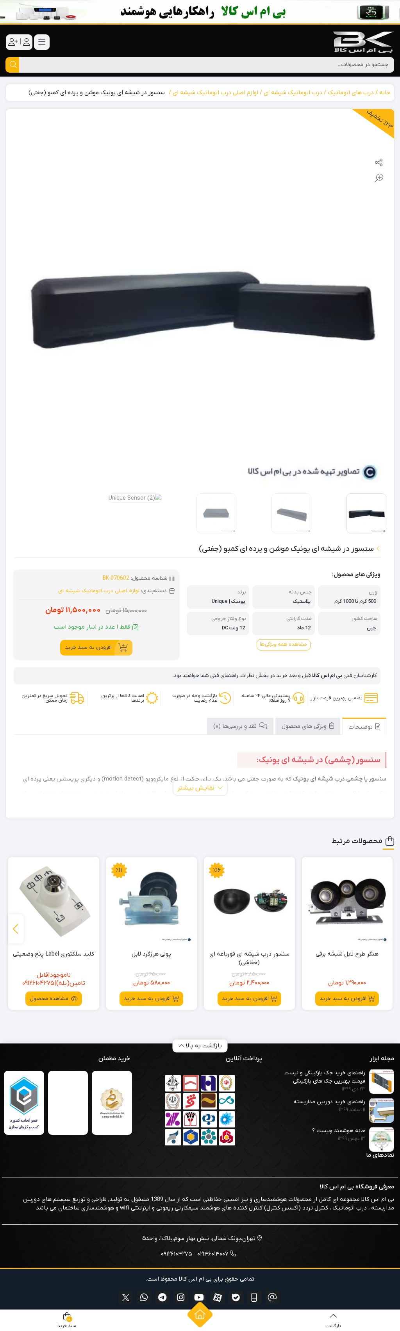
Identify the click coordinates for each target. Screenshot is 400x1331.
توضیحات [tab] (361, 727)
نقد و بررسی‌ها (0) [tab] (235, 726)
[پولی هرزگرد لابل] (151, 902)
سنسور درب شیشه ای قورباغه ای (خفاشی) (249, 958)
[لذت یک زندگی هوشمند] (200, 11)
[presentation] (16, 928)
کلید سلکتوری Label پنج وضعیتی (53, 954)
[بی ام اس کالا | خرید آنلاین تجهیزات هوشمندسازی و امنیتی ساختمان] (363, 42)
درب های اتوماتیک (351, 92)
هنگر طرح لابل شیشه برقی (347, 954)
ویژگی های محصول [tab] (305, 726)
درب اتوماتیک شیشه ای (293, 92)
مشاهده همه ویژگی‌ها (283, 644)
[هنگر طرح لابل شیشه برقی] (347, 902)
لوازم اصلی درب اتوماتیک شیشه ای (215, 92)
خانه (384, 92)
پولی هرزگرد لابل (151, 954)
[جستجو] (12, 65)
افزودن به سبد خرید (88, 647)
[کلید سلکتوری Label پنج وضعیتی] (53, 902)
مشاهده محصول (50, 998)
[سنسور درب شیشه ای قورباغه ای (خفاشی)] (249, 902)
